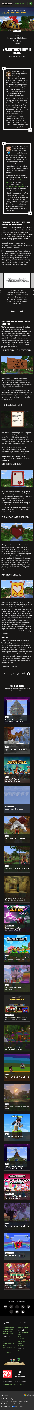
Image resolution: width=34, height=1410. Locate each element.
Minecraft (5, 1325)
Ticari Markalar (5, 1404)
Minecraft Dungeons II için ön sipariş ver (14, 13)
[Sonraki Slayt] (21, 311)
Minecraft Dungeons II (8, 1327)
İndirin (20, 1343)
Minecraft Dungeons (8, 1329)
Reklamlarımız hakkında (17, 1404)
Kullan (19, 1353)
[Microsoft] (29, 1395)
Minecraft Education (8, 1333)
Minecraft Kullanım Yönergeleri (10, 1384)
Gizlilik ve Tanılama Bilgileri (8, 1399)
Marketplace (21, 1325)
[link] (5, 1307)
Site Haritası (21, 1341)
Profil (19, 1351)
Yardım (20, 1337)
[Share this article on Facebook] (28, 673)
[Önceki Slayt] (13, 311)
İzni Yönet (22, 1384)
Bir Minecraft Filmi (7, 1352)
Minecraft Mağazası (23, 1327)
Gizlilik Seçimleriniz (20, 1406)
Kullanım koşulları (23, 1401)
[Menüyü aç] (31, 3)
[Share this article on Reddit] (23, 673)
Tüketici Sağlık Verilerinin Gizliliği (9, 1401)
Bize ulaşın (21, 1345)
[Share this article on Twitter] (18, 673)
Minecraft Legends (7, 1331)
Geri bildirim (21, 1339)
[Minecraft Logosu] (7, 4)
